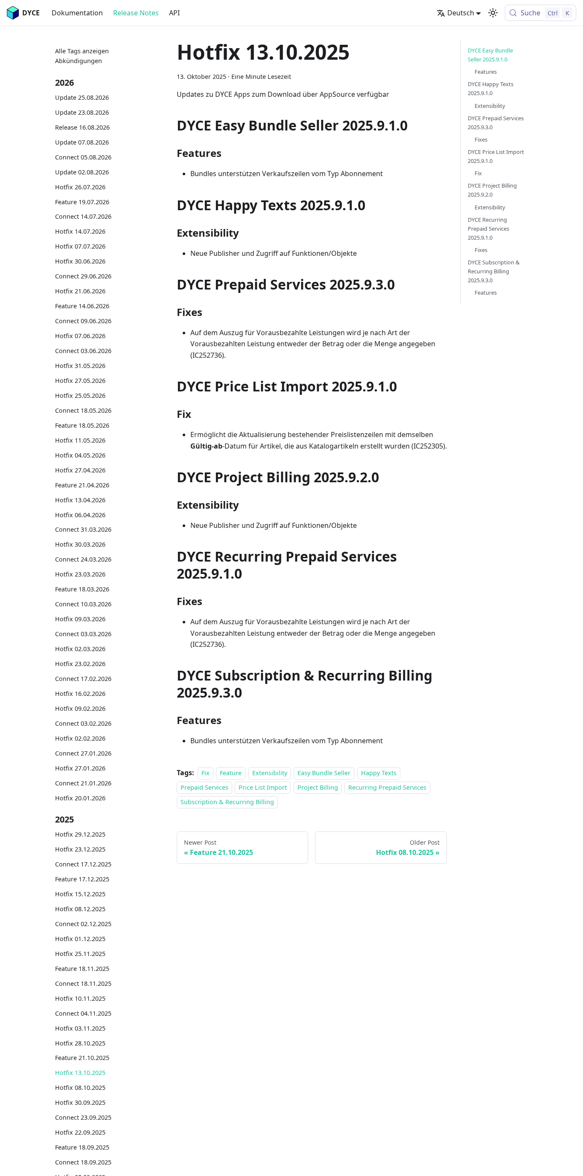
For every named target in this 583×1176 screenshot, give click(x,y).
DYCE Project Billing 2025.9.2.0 (492, 190)
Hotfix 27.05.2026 (80, 381)
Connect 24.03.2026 (83, 560)
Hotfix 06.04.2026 (80, 515)
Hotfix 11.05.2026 (80, 440)
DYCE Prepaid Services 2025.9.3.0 (496, 122)
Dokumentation (77, 12)
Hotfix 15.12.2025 (80, 894)
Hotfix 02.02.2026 (80, 738)
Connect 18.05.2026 (83, 410)
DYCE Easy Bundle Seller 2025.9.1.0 (490, 54)
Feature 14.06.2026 (82, 306)
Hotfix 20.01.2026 (80, 798)
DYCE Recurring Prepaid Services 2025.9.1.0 (488, 228)
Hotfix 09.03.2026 (80, 619)
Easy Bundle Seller (323, 773)
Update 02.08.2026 (82, 172)
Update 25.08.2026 (82, 97)
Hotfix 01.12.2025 (80, 939)
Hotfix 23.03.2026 (80, 575)
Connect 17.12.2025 (83, 864)
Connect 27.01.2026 (83, 753)
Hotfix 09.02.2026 (80, 708)
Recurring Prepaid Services (387, 787)
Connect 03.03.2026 (83, 634)
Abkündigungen (78, 61)
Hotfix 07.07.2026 (80, 247)
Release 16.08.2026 (82, 127)
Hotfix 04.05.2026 (80, 455)
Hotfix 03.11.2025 (80, 1028)
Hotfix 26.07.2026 (80, 187)
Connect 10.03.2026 (83, 604)
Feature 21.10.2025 (82, 1058)
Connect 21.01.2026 (83, 783)
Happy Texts (378, 773)
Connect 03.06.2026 (83, 351)
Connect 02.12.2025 (83, 924)
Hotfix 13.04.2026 (80, 500)
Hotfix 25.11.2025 (80, 954)
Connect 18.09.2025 (83, 1163)
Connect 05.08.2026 (83, 157)
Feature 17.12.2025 (82, 879)
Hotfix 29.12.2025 (80, 835)
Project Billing (317, 787)
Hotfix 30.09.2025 (80, 1103)
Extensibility (269, 773)
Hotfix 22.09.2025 (80, 1133)
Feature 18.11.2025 (82, 969)
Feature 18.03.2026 (82, 589)
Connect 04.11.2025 (83, 1013)
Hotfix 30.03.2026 (80, 545)
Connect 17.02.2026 (83, 679)
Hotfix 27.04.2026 (80, 470)
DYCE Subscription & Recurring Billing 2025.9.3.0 (493, 271)
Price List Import (263, 787)
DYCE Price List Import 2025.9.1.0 (496, 156)
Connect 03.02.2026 (83, 723)
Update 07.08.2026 (82, 142)
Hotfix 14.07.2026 (80, 232)
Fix (205, 773)
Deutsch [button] (460, 12)
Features (486, 71)
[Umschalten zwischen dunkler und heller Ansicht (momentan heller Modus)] (493, 13)
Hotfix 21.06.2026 (80, 291)
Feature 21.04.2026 (82, 485)
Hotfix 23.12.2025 (80, 850)
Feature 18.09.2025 (82, 1148)
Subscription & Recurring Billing (227, 802)
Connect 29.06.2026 (83, 276)
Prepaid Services (204, 787)
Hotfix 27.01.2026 (80, 768)
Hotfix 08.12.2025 (80, 909)
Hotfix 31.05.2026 (80, 366)
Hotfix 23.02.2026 (80, 664)
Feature (231, 773)
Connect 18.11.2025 (83, 983)
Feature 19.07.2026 (82, 202)
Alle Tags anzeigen (82, 51)
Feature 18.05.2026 (82, 425)
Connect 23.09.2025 (83, 1118)
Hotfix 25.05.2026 (80, 395)
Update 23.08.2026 (82, 112)
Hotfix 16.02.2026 (80, 693)
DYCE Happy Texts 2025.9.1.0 (490, 88)
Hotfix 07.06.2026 (80, 336)
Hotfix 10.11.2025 (80, 998)
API (174, 12)
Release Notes (136, 12)
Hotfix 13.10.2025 (80, 1073)
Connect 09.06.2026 (83, 321)
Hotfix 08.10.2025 (80, 1088)
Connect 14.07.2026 (83, 217)
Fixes (481, 139)
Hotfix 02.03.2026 (80, 649)
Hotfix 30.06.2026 (80, 262)
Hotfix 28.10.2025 (80, 1043)
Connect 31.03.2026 (83, 530)
